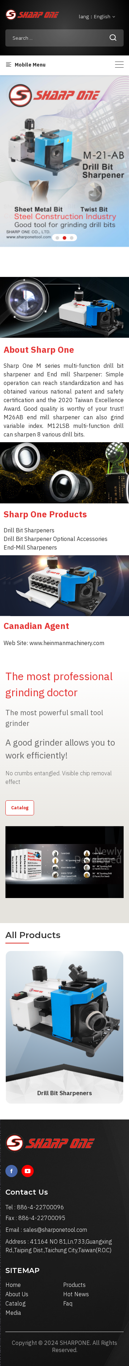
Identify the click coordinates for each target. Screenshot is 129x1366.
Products (74, 1284)
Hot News (76, 1294)
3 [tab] (71, 238)
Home (13, 1284)
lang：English (95, 16)
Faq (67, 1303)
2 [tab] (64, 238)
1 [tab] (57, 238)
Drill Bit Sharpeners (64, 1093)
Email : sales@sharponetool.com (46, 1229)
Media (13, 1312)
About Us (16, 1294)
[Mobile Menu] (119, 65)
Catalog (19, 807)
